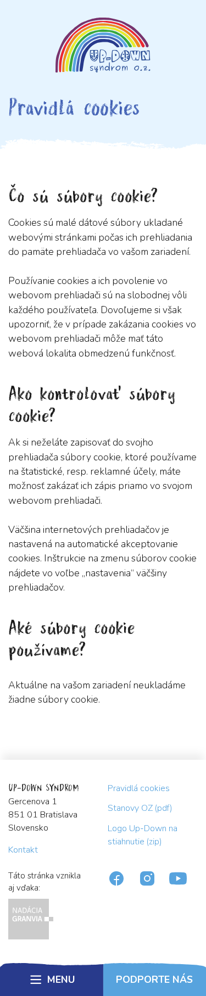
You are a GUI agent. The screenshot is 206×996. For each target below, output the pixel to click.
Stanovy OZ (140, 808)
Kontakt (23, 850)
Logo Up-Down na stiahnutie (142, 835)
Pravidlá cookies (139, 788)
